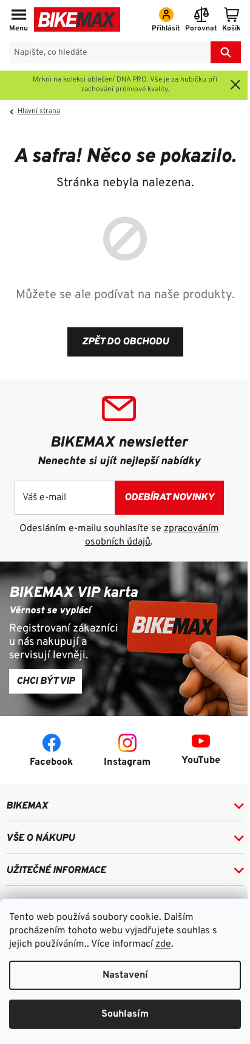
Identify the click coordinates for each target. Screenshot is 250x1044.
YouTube (200, 760)
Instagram (127, 762)
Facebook (51, 762)
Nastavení (125, 975)
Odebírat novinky (169, 498)
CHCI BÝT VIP (45, 681)
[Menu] (18, 20)
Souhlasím (125, 1014)
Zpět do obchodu (125, 342)
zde (163, 944)
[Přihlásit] (166, 20)
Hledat (226, 52)
